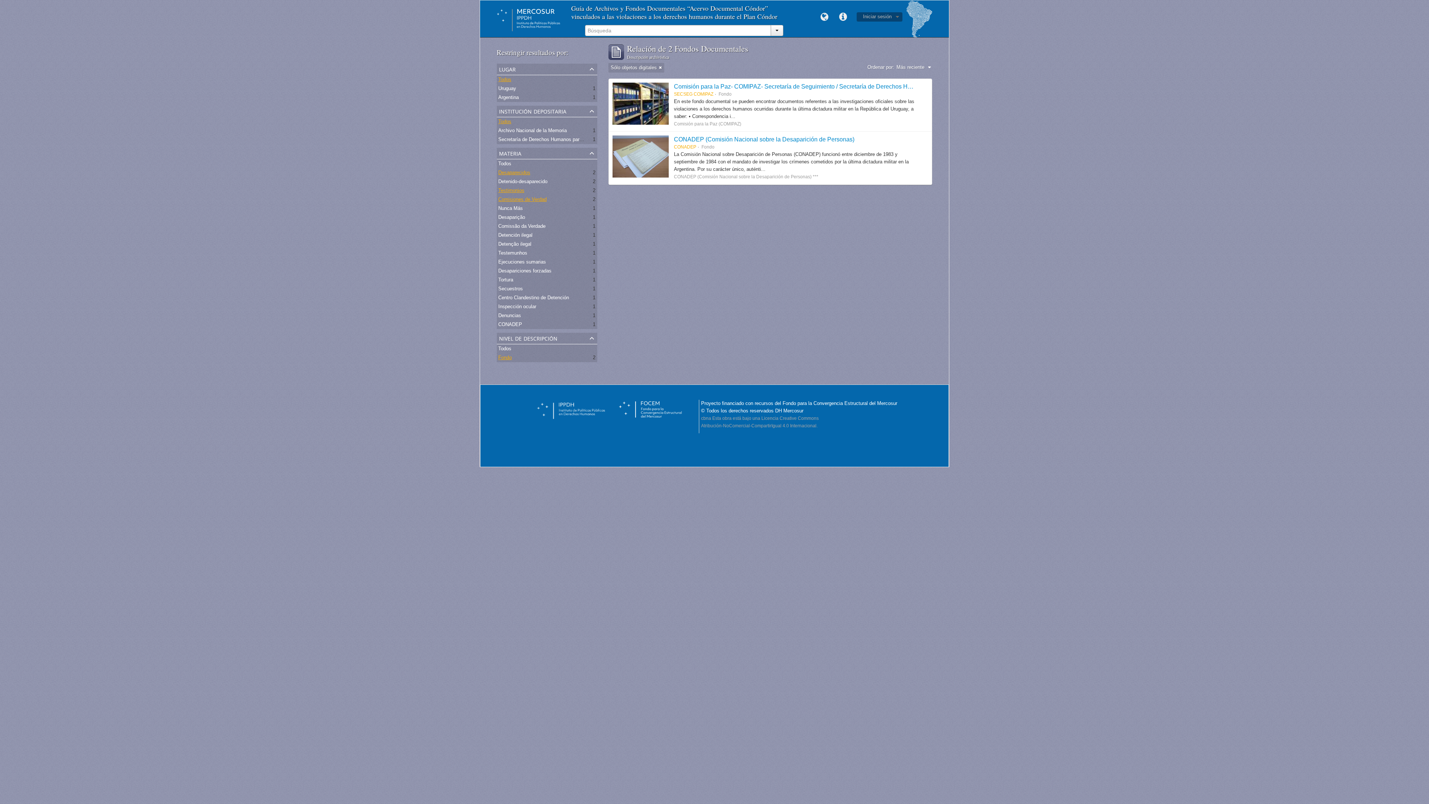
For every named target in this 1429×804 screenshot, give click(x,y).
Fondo (505, 357)
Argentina (508, 97)
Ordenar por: (880, 67)
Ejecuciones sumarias (522, 262)
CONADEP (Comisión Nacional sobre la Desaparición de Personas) (764, 139)
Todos (504, 79)
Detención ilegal (515, 235)
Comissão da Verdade (522, 226)
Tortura (505, 280)
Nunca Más (510, 208)
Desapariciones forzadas (525, 271)
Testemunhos (512, 253)
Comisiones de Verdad (522, 199)
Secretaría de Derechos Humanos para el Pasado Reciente (562, 139)
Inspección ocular (517, 306)
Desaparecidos (514, 172)
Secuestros (510, 288)
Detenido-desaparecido (522, 181)
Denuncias (509, 315)
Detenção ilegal (514, 244)
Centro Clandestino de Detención (533, 297)
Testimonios (511, 190)
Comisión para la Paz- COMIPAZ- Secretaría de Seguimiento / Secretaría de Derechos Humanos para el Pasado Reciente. (835, 86)
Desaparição (511, 217)
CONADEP (510, 324)
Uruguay (507, 88)
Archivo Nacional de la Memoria (532, 130)
